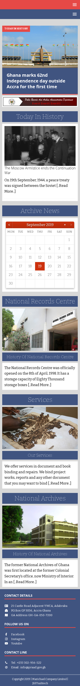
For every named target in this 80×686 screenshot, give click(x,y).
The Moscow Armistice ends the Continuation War (40, 170)
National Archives (40, 498)
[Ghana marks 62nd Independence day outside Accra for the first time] (40, 47)
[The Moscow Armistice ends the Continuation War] (40, 146)
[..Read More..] (39, 385)
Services (40, 400)
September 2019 (40, 225)
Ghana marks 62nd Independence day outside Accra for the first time (36, 81)
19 (40, 266)
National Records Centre (40, 301)
